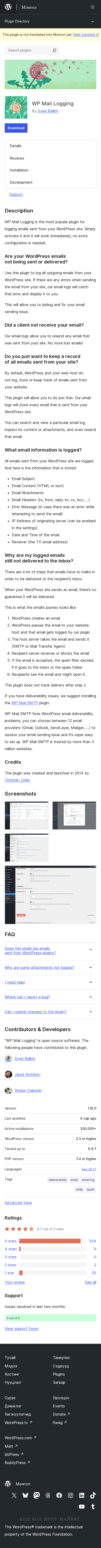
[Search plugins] (54, 50)
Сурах (10, 1397)
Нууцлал (13, 1382)
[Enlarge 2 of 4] (90, 807)
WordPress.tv (19, 1422)
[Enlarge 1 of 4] (42, 807)
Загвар (59, 1382)
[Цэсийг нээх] (93, 7)
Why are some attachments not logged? (39, 967)
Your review (15, 1282)
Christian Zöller (17, 780)
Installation (19, 170)
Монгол (23, 1484)
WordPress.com (21, 1437)
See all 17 (89, 1169)
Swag (60, 1422)
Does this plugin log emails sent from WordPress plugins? (30, 950)
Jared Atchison (27, 1074)
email (74, 1180)
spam (90, 1189)
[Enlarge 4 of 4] (90, 871)
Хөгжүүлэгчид (18, 1414)
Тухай (10, 1357)
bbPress (14, 1454)
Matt (11, 1446)
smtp (79, 1189)
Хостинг (12, 1374)
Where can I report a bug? (27, 997)
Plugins (59, 1374)
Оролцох (61, 1397)
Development (21, 182)
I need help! (15, 982)
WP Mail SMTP (25, 703)
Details (15, 145)
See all (90, 1282)
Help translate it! (86, 35)
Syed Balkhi (48, 111)
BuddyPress (17, 1462)
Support (16, 194)
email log (88, 1180)
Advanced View (18, 1202)
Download (16, 128)
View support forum (22, 1328)
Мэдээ (11, 1366)
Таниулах (61, 1357)
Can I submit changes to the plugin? (35, 1012)
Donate (61, 1414)
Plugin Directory (17, 21)
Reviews (17, 158)
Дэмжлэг (13, 1406)
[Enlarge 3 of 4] (42, 839)
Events (59, 1406)
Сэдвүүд (61, 1366)
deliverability (58, 1180)
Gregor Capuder (28, 1090)
